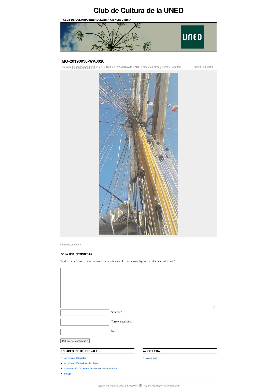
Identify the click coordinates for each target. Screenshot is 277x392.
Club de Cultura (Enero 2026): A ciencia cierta (97, 19)
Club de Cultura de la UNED (138, 10)
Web (113, 331)
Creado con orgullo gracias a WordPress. (118, 385)
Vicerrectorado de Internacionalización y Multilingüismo (91, 368)
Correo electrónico (122, 321)
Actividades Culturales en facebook (81, 363)
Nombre (116, 312)
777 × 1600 (105, 67)
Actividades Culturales (75, 357)
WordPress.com (171, 385)
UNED (67, 373)
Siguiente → (210, 66)
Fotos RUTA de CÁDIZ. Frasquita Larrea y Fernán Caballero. (149, 67)
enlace (77, 244)
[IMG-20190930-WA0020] (138, 154)
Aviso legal (151, 357)
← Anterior (196, 66)
